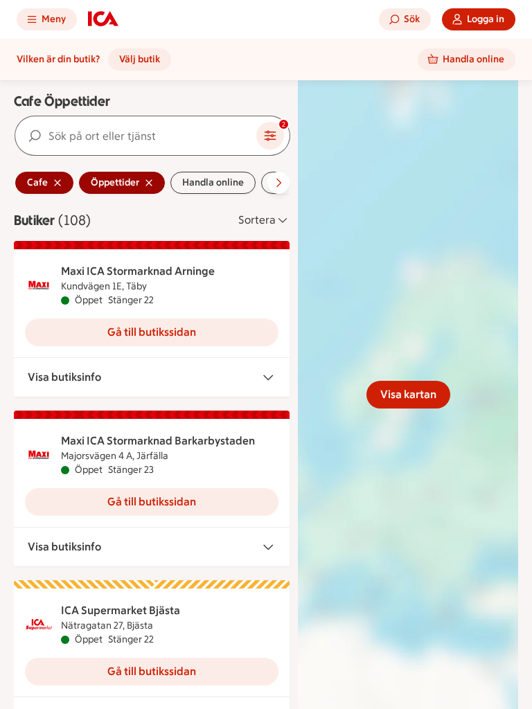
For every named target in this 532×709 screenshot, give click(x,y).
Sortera (257, 219)
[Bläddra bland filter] (278, 183)
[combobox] (135, 135)
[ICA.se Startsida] (103, 19)
